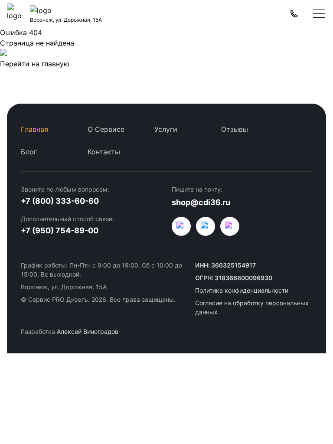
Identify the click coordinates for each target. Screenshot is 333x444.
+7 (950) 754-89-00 (59, 230)
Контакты (104, 151)
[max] (229, 226)
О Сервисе (106, 129)
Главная (34, 129)
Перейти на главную (34, 63)
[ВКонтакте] (181, 226)
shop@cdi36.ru (201, 202)
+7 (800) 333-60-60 (60, 201)
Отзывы (234, 129)
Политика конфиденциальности (241, 290)
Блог (29, 151)
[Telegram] (205, 226)
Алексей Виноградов (87, 331)
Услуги (165, 129)
